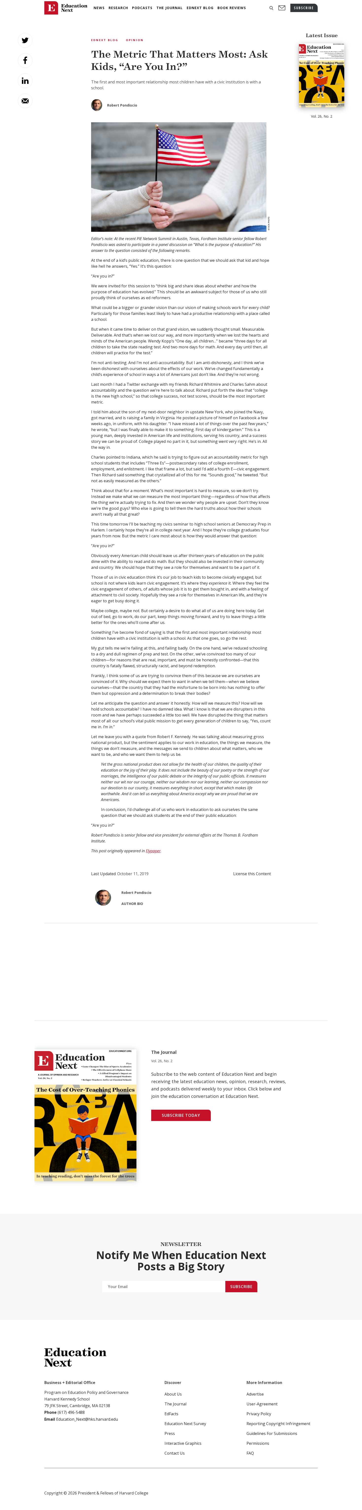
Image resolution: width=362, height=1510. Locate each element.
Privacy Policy (259, 1414)
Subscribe (241, 1286)
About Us (173, 1394)
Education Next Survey (185, 1423)
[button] (271, 8)
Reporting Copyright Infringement (278, 1423)
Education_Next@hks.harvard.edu (86, 1419)
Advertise (255, 1394)
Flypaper (153, 851)
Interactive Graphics (183, 1443)
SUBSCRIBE (304, 7)
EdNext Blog (104, 40)
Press (170, 1433)
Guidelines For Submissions (272, 1433)
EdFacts (171, 1414)
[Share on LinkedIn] (25, 80)
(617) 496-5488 (71, 1412)
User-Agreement (262, 1404)
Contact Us (175, 1453)
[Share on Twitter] (25, 40)
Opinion (135, 40)
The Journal (175, 1404)
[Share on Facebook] (25, 60)
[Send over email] (25, 100)
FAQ (250, 1453)
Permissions (258, 1443)
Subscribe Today (181, 1115)
